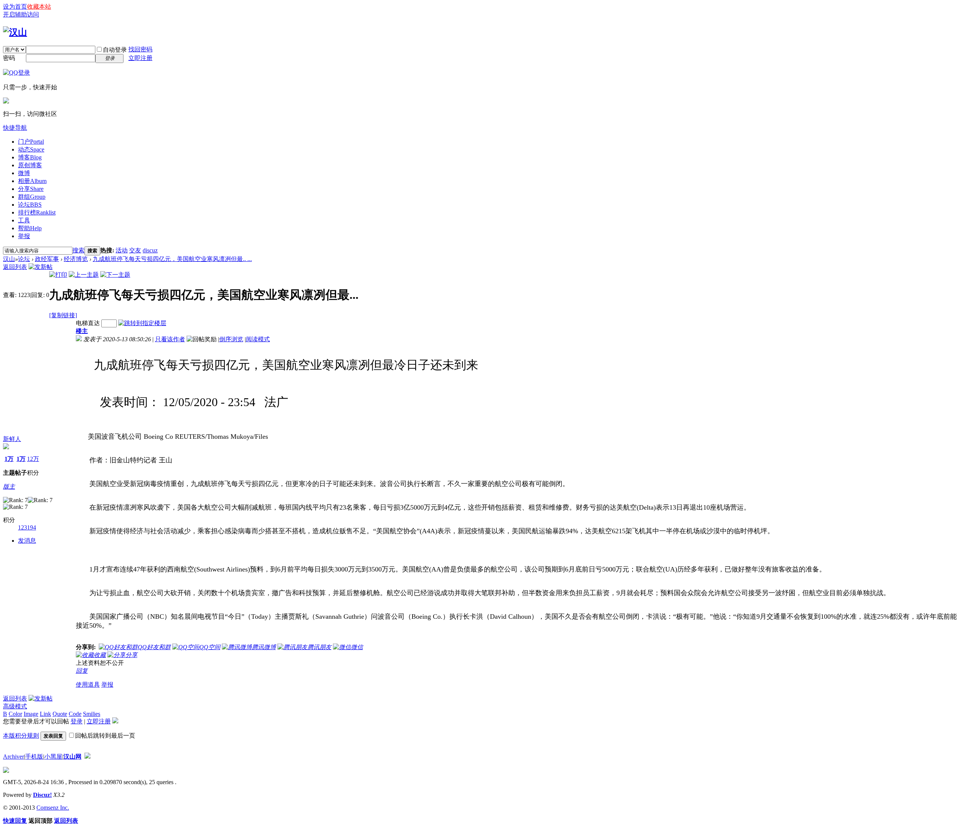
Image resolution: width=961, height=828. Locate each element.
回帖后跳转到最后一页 (105, 735)
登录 (77, 721)
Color (15, 714)
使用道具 (88, 684)
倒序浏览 (231, 339)
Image (31, 714)
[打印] (58, 275)
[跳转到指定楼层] (142, 323)
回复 (82, 671)
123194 (27, 527)
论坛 (30, 204)
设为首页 (15, 6)
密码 (9, 58)
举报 (24, 236)
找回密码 (140, 49)
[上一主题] (84, 275)
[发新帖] (41, 267)
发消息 (27, 540)
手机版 (34, 756)
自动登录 (115, 49)
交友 (135, 250)
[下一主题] (115, 275)
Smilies (91, 714)
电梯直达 (88, 323)
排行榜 (37, 212)
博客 (30, 157)
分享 (31, 189)
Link (45, 714)
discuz (150, 250)
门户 (31, 141)
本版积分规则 (21, 735)
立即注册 (140, 58)
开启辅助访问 (21, 14)
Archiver (13, 756)
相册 (32, 181)
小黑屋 (53, 756)
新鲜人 (12, 439)
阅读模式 (258, 339)
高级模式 (15, 706)
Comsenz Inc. (52, 807)
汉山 (9, 259)
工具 (24, 220)
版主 (9, 486)
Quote (60, 714)
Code (75, 714)
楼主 (82, 331)
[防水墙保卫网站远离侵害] (87, 756)
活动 (122, 250)
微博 (24, 173)
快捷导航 (15, 127)
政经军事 (47, 259)
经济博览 (76, 259)
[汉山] (15, 32)
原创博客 (30, 165)
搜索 (78, 250)
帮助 (30, 228)
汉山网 (72, 756)
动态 (31, 149)
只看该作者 (170, 339)
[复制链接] (63, 315)
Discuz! (42, 795)
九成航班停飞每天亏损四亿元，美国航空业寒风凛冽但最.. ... (172, 259)
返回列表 (15, 267)
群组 (31, 197)
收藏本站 (39, 6)
